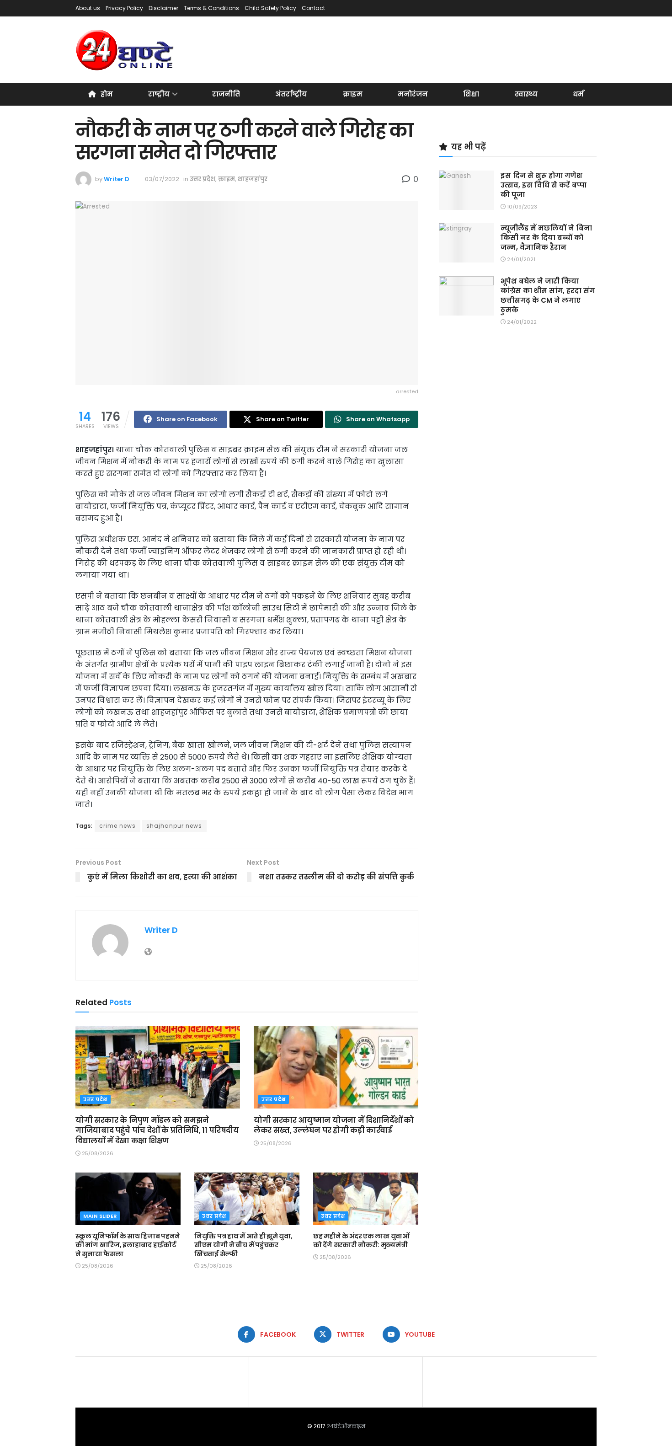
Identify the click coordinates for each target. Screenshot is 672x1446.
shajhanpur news (174, 826)
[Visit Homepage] (125, 49)
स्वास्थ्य (526, 94)
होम (107, 94)
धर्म (578, 94)
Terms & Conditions (211, 8)
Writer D (116, 179)
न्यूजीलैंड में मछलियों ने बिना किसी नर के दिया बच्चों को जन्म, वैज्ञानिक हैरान (546, 237)
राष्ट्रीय (159, 94)
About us (87, 8)
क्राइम (353, 94)
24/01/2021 (520, 259)
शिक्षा (471, 94)
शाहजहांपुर (252, 179)
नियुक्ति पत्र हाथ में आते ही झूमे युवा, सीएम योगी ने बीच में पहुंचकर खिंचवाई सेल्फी (243, 1245)
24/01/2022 (521, 322)
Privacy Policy (124, 8)
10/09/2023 (521, 206)
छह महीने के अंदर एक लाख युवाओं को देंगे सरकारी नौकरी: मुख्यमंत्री (361, 1241)
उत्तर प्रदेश (202, 179)
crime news (117, 826)
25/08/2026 (96, 1153)
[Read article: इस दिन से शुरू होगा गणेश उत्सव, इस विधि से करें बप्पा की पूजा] (466, 190)
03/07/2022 (162, 179)
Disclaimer (163, 8)
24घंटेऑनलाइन (346, 1426)
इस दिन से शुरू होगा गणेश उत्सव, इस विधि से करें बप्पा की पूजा (544, 185)
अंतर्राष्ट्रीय (291, 94)
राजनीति (226, 94)
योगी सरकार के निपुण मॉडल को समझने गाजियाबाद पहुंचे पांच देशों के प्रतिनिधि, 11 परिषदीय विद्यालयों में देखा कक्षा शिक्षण (157, 1130)
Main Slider (100, 1216)
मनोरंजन (413, 94)
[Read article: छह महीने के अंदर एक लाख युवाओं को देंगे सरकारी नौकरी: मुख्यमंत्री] (365, 1199)
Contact (313, 8)
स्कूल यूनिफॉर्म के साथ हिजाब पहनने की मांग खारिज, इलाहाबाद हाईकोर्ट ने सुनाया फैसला (127, 1245)
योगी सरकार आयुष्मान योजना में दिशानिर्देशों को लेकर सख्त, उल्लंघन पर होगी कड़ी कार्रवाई (334, 1125)
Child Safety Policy (270, 8)
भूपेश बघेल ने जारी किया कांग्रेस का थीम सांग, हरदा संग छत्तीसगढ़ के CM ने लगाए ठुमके (548, 295)
